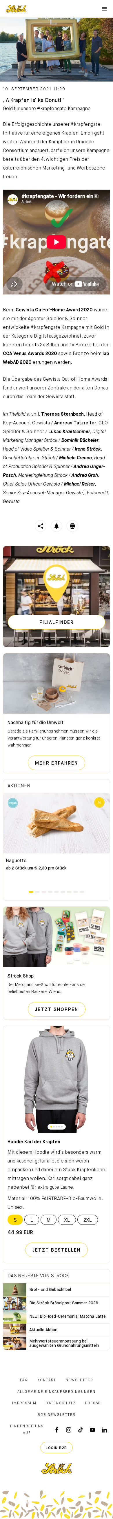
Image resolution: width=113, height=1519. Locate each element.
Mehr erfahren (60, 763)
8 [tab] (75, 892)
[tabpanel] (56, 841)
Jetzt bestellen (56, 1250)
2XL (87, 1220)
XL (67, 1220)
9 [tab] (82, 892)
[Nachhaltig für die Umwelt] (56, 683)
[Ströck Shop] (56, 937)
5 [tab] (56, 892)
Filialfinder (56, 622)
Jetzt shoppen (60, 1009)
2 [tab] (37, 892)
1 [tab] (31, 892)
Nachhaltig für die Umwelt (35, 723)
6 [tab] (63, 892)
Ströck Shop (21, 976)
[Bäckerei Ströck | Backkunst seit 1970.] (56, 1468)
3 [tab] (43, 892)
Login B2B (56, 1448)
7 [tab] (69, 892)
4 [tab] (50, 892)
